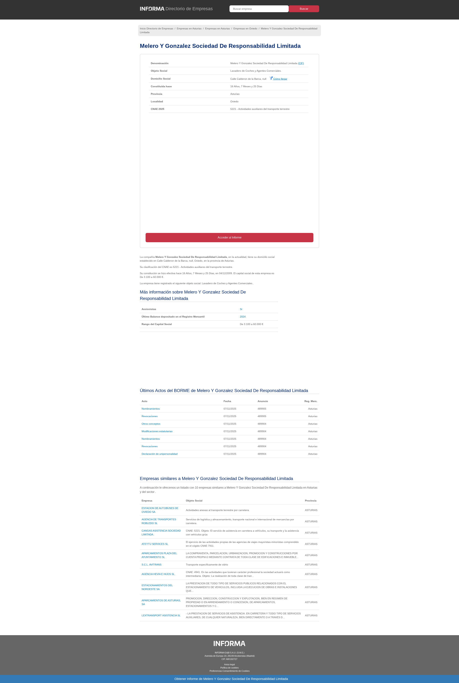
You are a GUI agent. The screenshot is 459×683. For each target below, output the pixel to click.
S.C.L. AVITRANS (151, 564)
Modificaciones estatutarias (157, 431)
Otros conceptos (151, 423)
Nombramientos (151, 408)
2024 (243, 316)
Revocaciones (150, 416)
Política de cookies (229, 668)
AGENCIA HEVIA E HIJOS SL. (158, 574)
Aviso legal (229, 664)
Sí (241, 309)
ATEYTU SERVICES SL (155, 544)
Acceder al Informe (230, 237)
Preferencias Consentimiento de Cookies (230, 671)
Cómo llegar (280, 78)
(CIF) (301, 63)
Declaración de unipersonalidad (160, 453)
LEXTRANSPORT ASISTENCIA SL (161, 615)
